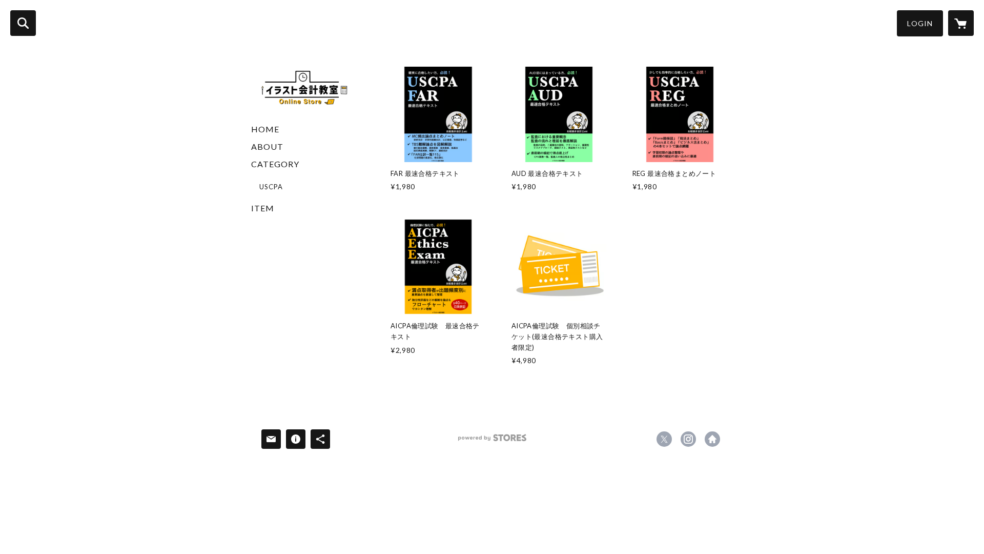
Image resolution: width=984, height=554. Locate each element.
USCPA (271, 187)
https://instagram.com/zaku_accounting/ (688, 439)
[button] (920, 23)
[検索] (23, 23)
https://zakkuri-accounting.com (712, 439)
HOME (265, 129)
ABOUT (267, 146)
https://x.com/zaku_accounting (664, 439)
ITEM (262, 208)
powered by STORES (492, 441)
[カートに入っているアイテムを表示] (961, 23)
